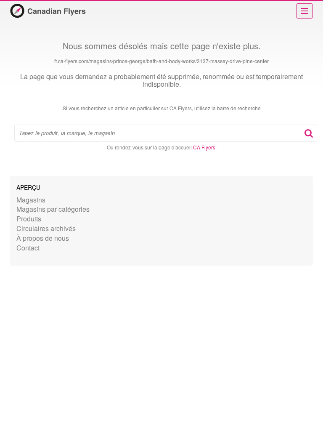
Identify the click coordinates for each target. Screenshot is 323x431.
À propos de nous (42, 238)
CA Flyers (204, 147)
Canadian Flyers (56, 10)
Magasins (30, 200)
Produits (28, 218)
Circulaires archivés (46, 228)
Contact (28, 248)
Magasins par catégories (53, 209)
